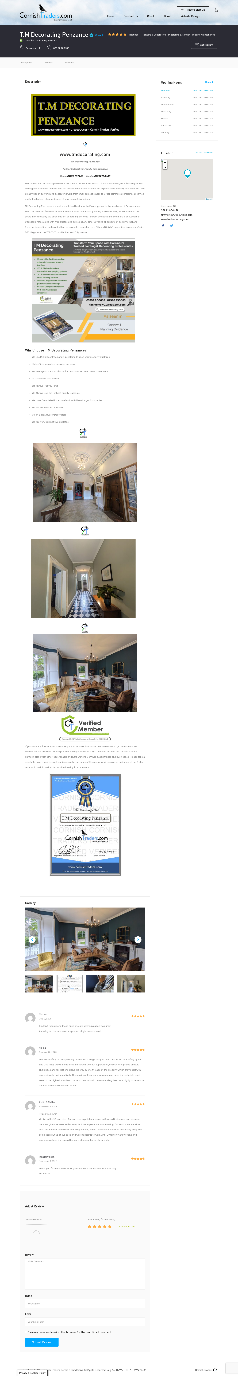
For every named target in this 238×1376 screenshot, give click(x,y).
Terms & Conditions (72, 1370)
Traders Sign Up (195, 9)
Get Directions (205, 152)
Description (26, 62)
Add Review (206, 44)
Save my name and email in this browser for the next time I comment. (70, 1332)
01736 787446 (75, 176)
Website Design (190, 16)
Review (29, 1254)
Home (110, 16)
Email (28, 1314)
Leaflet (209, 199)
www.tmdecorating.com (85, 154)
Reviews (69, 62)
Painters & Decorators (154, 34)
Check (151, 16)
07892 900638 (61, 48)
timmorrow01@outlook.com (177, 214)
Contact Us (131, 16)
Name (28, 1295)
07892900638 (102, 176)
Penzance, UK (33, 48)
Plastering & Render (179, 34)
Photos (49, 62)
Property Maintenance (203, 34)
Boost (167, 16)
